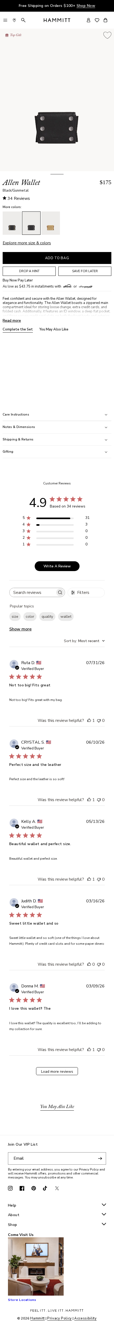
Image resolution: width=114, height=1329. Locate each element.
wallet (65, 616)
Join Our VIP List (23, 1144)
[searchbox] (32, 592)
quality (47, 616)
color (30, 616)
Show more (20, 629)
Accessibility (85, 1318)
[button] (57, 174)
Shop (12, 1225)
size (15, 616)
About (13, 1215)
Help (12, 1205)
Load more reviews (57, 1071)
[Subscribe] (100, 1158)
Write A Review (57, 566)
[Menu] (5, 20)
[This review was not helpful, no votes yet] (99, 720)
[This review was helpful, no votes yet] (89, 964)
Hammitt (37, 1318)
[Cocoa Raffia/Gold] (50, 223)
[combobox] (84, 640)
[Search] (23, 20)
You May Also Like (53, 330)
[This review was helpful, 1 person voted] (89, 720)
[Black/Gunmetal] (31, 223)
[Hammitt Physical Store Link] (14, 20)
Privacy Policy (59, 1318)
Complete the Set (18, 330)
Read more (12, 320)
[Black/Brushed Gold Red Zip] (12, 223)
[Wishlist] (97, 20)
